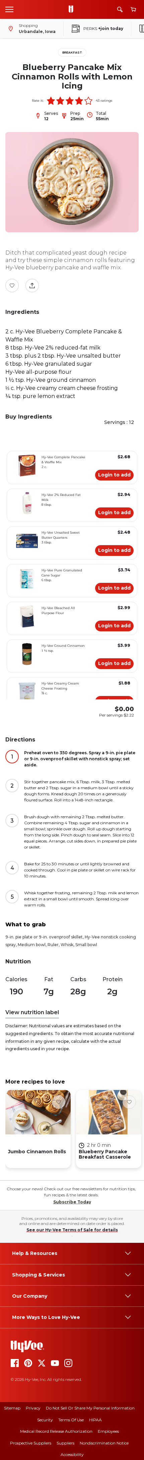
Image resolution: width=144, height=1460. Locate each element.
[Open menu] (9, 9)
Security (45, 1419)
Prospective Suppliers (30, 1443)
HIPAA (95, 1419)
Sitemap (12, 1408)
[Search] (120, 9)
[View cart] (133, 9)
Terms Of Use (71, 1419)
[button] (51, 101)
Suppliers (65, 1443)
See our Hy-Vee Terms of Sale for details (72, 1229)
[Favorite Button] (12, 285)
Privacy (33, 1408)
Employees (108, 1431)
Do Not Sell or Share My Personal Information (90, 1408)
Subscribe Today (72, 1201)
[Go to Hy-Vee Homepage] (73, 9)
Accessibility (72, 1454)
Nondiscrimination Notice (104, 1443)
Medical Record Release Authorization (56, 1431)
